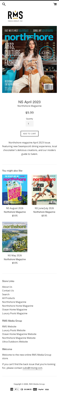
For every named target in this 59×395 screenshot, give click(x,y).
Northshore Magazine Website (19, 337)
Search (5, 294)
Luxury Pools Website (13, 330)
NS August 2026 (14, 208)
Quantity (29, 118)
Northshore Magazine (14, 302)
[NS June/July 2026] (44, 190)
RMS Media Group (37, 384)
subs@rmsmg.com (32, 367)
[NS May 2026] (14, 237)
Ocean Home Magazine (14, 309)
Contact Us (8, 290)
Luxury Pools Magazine (14, 313)
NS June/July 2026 (44, 208)
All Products (8, 298)
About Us (7, 286)
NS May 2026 (15, 255)
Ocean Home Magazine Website (19, 334)
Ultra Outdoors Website (15, 341)
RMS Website (9, 326)
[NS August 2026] (14, 190)
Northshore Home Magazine (17, 305)
